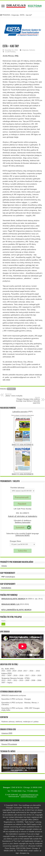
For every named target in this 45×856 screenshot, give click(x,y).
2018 (20, 671)
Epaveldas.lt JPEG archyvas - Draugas (16, 699)
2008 (33, 680)
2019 (14, 671)
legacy (9, 682)
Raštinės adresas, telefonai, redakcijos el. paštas (20, 722)
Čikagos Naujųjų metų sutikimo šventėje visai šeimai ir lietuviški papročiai (28, 400)
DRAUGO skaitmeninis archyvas (13, 695)
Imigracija (15, 15)
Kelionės (32, 50)
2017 (25, 671)
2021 (3, 671)
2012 (9, 680)
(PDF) (22, 412)
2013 (3, 680)
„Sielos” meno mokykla (13, 395)
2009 (27, 680)
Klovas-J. (11, 389)
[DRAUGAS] (22, 5)
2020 (9, 671)
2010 (21, 680)
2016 (31, 671)
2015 (38, 671)
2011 (15, 680)
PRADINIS (6, 15)
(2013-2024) (15, 604)
